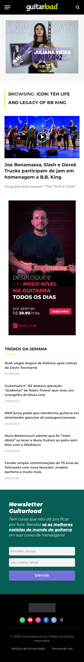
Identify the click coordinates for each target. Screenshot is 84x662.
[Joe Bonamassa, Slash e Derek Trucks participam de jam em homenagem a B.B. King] (42, 137)
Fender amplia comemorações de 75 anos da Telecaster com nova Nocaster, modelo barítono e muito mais (42, 467)
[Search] (77, 7)
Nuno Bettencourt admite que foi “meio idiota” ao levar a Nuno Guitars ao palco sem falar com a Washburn (41, 440)
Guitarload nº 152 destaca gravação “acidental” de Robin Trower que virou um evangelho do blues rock (39, 390)
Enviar (42, 575)
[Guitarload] (42, 7)
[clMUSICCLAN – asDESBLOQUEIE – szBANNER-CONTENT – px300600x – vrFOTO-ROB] (42, 334)
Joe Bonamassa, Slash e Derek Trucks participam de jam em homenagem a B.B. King (40, 171)
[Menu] (7, 7)
